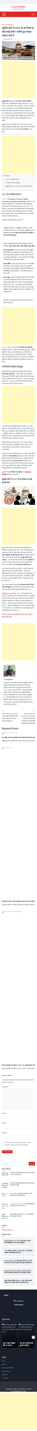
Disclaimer (5, 1374)
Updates (10, 25)
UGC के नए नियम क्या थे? (12, 179)
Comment (5, 1087)
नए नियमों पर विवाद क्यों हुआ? (13, 183)
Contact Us (5, 1378)
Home (3, 1361)
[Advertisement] (18, 79)
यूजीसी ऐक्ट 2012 (7, 593)
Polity (4, 25)
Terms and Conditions (8, 1367)
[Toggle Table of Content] (35, 176)
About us (4, 1364)
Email (4, 1123)
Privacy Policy (6, 1371)
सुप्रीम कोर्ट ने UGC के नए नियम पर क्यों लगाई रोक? (19, 186)
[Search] (33, 14)
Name (4, 1113)
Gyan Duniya (18, 6)
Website (4, 1133)
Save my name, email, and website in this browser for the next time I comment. (18, 1144)
